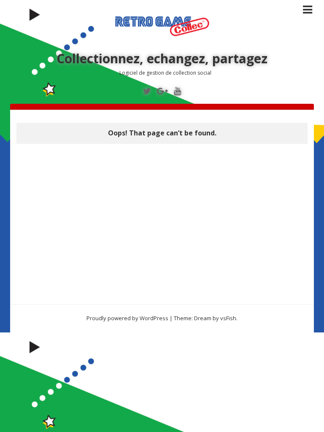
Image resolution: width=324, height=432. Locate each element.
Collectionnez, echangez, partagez (162, 58)
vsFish (228, 318)
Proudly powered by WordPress (127, 318)
